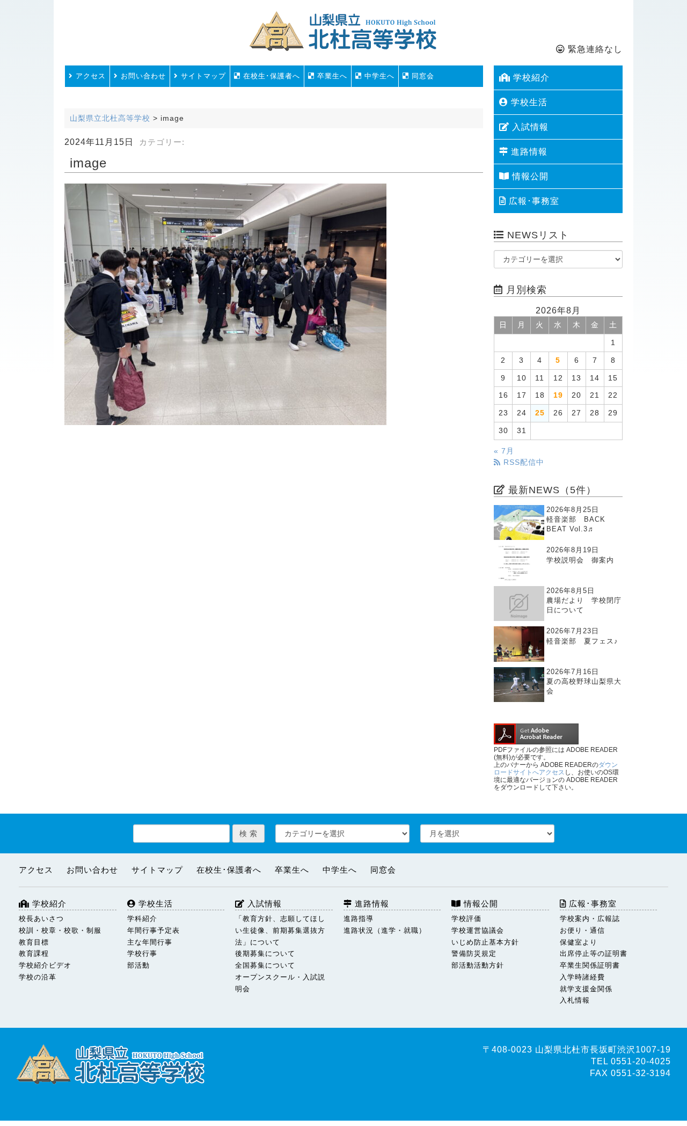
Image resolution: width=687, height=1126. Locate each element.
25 (540, 413)
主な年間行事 (149, 942)
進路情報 (527, 151)
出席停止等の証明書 (593, 953)
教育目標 (34, 942)
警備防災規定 (473, 953)
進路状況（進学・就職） (385, 930)
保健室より (578, 942)
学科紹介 (142, 919)
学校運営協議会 (477, 930)
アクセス (89, 76)
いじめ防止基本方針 (485, 942)
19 (558, 395)
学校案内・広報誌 (590, 919)
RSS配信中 (522, 462)
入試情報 (529, 126)
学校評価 (466, 919)
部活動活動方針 (477, 965)
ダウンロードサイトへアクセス (556, 769)
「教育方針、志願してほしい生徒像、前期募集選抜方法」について (280, 930)
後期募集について (265, 953)
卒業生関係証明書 (590, 965)
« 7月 (504, 451)
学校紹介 (530, 77)
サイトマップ (202, 76)
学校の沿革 (37, 977)
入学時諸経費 (582, 977)
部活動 (138, 965)
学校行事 (142, 953)
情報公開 (529, 176)
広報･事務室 (532, 201)
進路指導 (359, 919)
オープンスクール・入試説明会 (280, 983)
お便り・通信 (582, 930)
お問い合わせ (142, 76)
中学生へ (378, 76)
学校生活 (527, 102)
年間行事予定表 (153, 930)
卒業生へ (331, 76)
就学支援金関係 (586, 989)
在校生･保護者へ (270, 76)
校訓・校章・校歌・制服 (60, 930)
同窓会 (421, 76)
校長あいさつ (41, 919)
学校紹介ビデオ (45, 965)
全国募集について (265, 965)
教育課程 (34, 953)
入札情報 (575, 1000)
